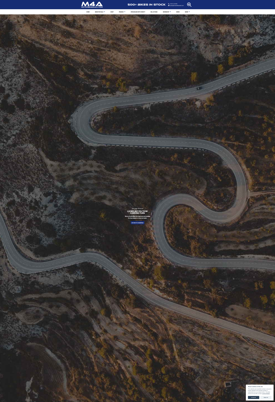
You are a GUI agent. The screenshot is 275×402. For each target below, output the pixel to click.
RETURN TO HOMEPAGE (138, 223)
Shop (112, 12)
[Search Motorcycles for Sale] (189, 5)
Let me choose (266, 393)
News (178, 12)
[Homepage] (92, 4)
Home (88, 12)
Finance (121, 12)
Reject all (266, 397)
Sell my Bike (154, 12)
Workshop (166, 12)
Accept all (253, 397)
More (186, 12)
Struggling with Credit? (138, 12)
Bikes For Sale (99, 12)
